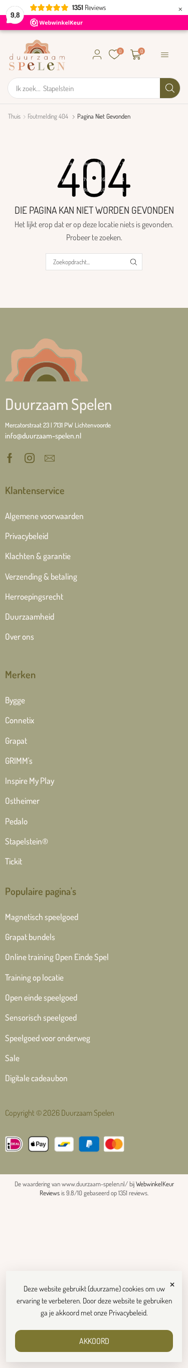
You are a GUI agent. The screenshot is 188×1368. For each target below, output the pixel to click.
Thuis (14, 116)
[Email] (50, 458)
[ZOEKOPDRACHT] (133, 261)
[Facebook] (10, 458)
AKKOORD (94, 1341)
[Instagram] (30, 458)
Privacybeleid (127, 1312)
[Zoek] (170, 88)
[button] (97, 55)
